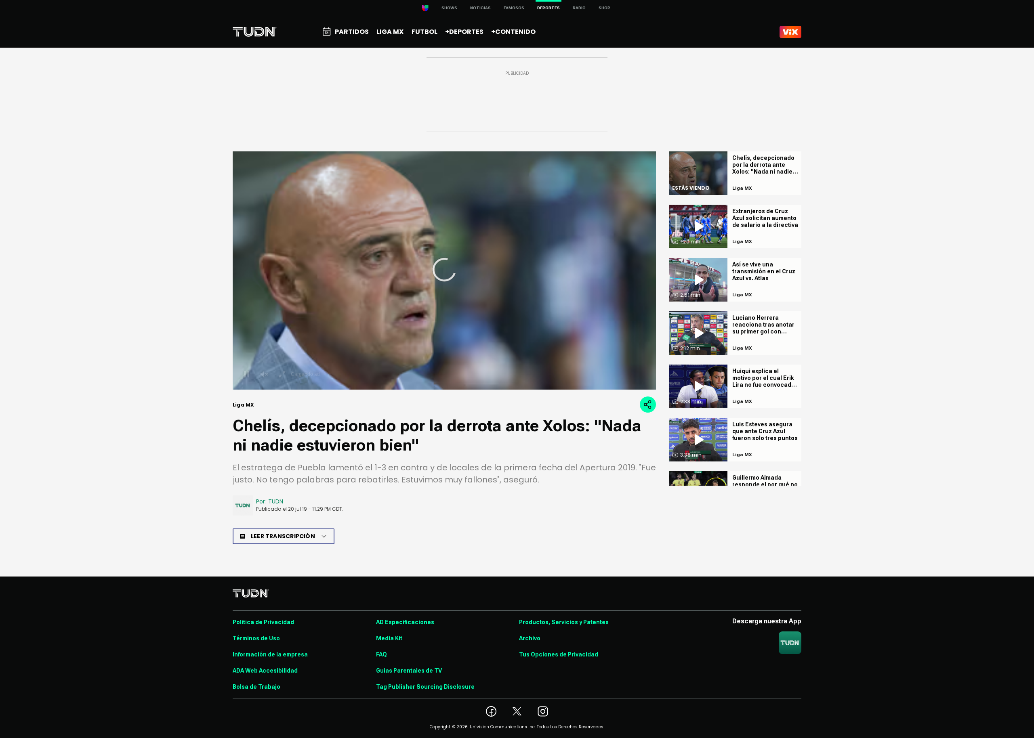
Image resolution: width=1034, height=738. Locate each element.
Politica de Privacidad (263, 622)
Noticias (480, 8)
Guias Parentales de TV (409, 670)
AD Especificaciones (405, 622)
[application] (444, 270)
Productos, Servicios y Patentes (564, 622)
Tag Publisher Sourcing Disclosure (425, 686)
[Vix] (790, 32)
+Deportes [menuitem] (464, 31)
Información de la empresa (270, 654)
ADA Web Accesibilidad (265, 670)
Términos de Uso (256, 638)
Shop (604, 8)
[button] (444, 269)
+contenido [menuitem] (513, 31)
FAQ (381, 654)
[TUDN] (255, 32)
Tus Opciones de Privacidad (558, 654)
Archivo (529, 638)
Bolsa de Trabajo (256, 686)
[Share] (648, 404)
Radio (579, 8)
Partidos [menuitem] (352, 31)
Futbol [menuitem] (424, 31)
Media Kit (389, 638)
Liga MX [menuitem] (390, 31)
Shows (449, 8)
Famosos (514, 8)
